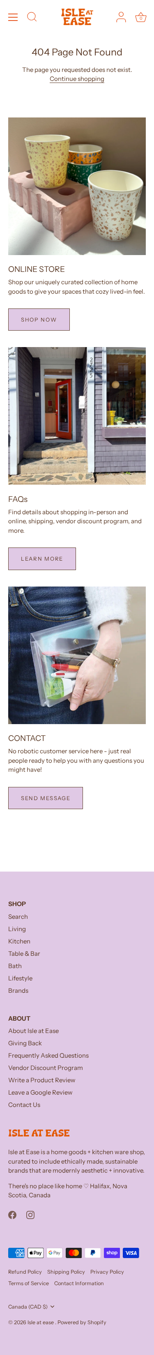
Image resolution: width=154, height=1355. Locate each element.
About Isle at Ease (33, 1031)
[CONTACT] (77, 655)
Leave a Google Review (40, 1092)
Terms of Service (28, 1283)
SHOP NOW (39, 319)
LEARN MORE (42, 558)
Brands (18, 990)
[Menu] (13, 17)
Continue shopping (77, 79)
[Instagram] (30, 1214)
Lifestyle (20, 978)
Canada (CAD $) (28, 1307)
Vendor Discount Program (45, 1068)
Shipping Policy (66, 1272)
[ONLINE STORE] (77, 186)
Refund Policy (25, 1272)
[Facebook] (12, 1214)
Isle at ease (41, 1322)
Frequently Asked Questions (48, 1055)
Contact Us (24, 1105)
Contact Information (79, 1283)
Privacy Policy (107, 1272)
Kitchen (19, 941)
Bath (15, 966)
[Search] (32, 18)
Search (18, 916)
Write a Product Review (42, 1080)
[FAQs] (77, 416)
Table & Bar (24, 953)
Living (17, 929)
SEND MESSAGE (45, 798)
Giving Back (25, 1043)
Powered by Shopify (81, 1322)
